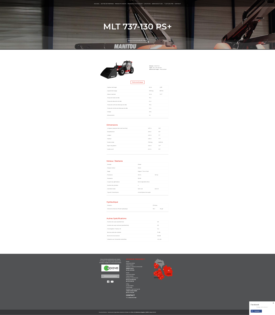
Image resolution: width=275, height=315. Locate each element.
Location (147, 3)
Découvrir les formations (110, 276)
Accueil (96, 3)
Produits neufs (120, 3)
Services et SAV (157, 3)
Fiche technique (137, 82)
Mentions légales (140, 312)
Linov (151, 312)
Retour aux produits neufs (137, 40)
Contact (178, 3)
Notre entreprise (107, 3)
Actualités (169, 3)
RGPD (147, 312)
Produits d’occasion (135, 3)
